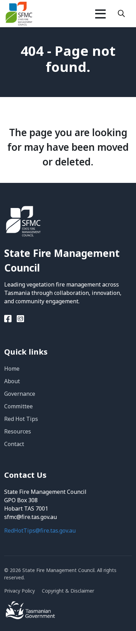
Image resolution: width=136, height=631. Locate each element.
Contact (14, 444)
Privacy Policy (19, 590)
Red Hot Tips (21, 419)
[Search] (121, 13)
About (12, 381)
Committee (18, 406)
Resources (17, 431)
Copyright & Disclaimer (68, 590)
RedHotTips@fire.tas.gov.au (40, 530)
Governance (19, 394)
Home (12, 368)
